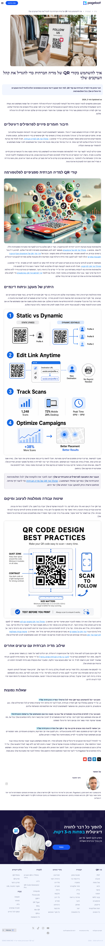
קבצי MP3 (96, 897)
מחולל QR (16, 875)
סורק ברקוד (15, 882)
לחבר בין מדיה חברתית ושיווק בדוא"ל (54, 657)
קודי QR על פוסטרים (78, 632)
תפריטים (57, 875)
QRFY (37, 898)
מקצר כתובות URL (13, 886)
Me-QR (37, 910)
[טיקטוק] (38, 928)
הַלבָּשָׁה (57, 894)
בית (95, 11)
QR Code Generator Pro (31, 886)
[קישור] (6, 783)
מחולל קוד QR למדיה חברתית (36, 139)
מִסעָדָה (77, 882)
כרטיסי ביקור (55, 879)
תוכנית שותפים (14, 908)
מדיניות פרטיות (84, 930)
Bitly (38, 906)
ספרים (57, 901)
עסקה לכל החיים (14, 912)
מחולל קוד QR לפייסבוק (91, 266)
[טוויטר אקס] (33, 928)
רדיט (38, 881)
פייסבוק (97, 905)
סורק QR (16, 879)
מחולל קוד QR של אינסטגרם (74, 250)
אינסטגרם (96, 901)
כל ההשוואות (35, 917)
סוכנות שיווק (75, 875)
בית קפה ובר (75, 879)
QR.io (38, 913)
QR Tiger (36, 902)
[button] (99, 759)
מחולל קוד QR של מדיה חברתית (42, 481)
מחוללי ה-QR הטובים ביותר (31, 876)
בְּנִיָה (78, 894)
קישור (98, 890)
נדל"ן (78, 890)
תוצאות (17, 897)
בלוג (18, 904)
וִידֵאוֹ (98, 886)
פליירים (57, 882)
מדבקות (57, 908)
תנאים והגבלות (97, 930)
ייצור (78, 908)
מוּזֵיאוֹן (77, 905)
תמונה (98, 894)
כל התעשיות (75, 912)
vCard (97, 879)
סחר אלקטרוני (75, 886)
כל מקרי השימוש (54, 912)
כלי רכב (57, 897)
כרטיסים (57, 905)
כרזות (58, 890)
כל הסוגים (96, 912)
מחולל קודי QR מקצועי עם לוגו (32, 622)
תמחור (17, 901)
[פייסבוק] (48, 933)
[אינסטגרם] (43, 928)
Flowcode (36, 895)
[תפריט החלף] (2, 3)
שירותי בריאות (75, 897)
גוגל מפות (96, 882)
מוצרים (57, 886)
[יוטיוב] (48, 928)
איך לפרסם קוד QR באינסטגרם (29, 273)
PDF (98, 875)
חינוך (78, 901)
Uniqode (36, 891)
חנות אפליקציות (94, 908)
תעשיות (88, 11)
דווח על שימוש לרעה (69, 930)
